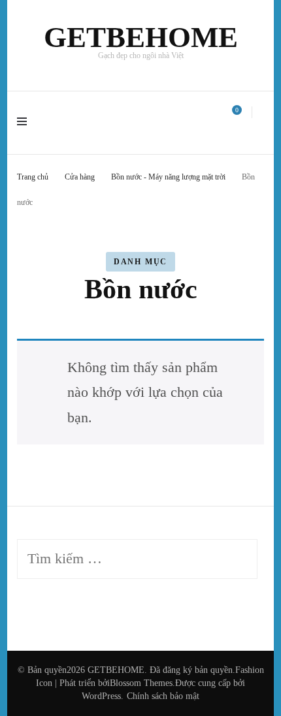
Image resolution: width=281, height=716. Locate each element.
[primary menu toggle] (25, 122)
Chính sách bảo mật (163, 696)
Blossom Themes (141, 683)
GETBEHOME (141, 37)
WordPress (101, 696)
